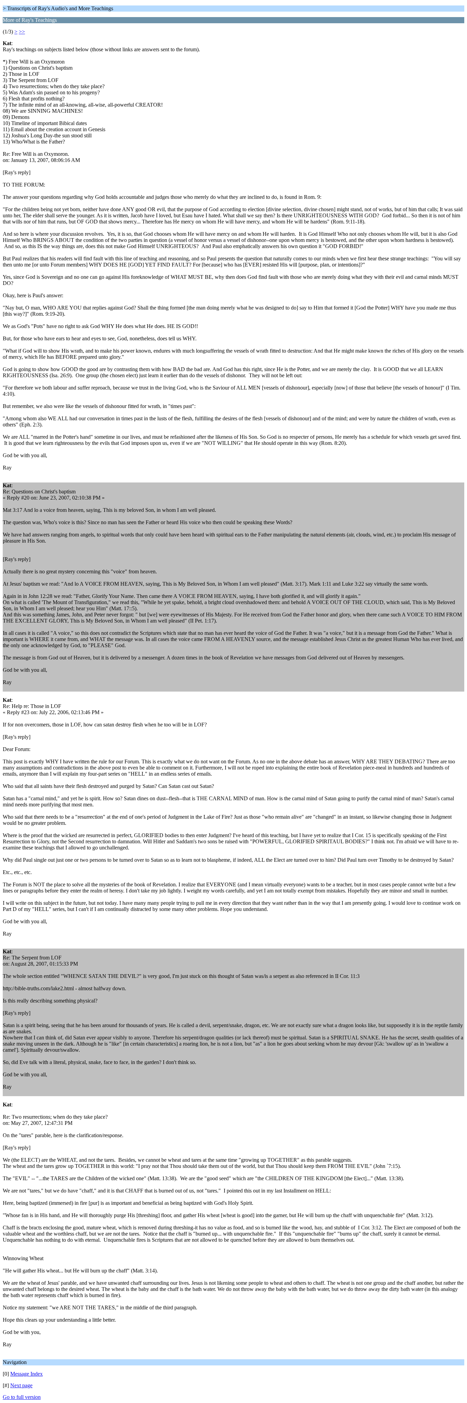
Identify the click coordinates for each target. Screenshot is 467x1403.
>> (22, 32)
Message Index (26, 1374)
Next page (21, 1385)
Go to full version (22, 1397)
